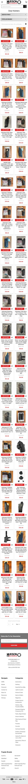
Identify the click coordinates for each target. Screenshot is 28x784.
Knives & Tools (19, 692)
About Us (3, 692)
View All (17, 768)
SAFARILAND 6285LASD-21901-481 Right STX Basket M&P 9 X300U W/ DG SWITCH (7, 165)
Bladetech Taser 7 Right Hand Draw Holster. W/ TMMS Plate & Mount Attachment (7, 371)
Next (17, 624)
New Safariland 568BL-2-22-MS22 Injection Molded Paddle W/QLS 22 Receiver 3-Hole (21, 490)
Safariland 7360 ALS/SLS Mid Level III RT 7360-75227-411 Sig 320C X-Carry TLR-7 (21, 135)
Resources (4, 695)
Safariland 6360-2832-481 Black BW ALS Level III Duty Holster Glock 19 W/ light (7, 135)
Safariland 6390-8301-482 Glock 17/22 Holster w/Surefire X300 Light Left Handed (7, 46)
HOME (2, 681)
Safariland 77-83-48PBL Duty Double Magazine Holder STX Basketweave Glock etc (21, 430)
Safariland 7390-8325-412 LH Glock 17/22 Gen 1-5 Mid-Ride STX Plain (21, 314)
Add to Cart (6, 41)
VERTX (3, 768)
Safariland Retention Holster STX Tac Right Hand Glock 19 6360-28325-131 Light (21, 285)
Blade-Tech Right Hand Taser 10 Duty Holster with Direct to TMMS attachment (21, 342)
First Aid (17, 726)
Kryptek (3, 761)
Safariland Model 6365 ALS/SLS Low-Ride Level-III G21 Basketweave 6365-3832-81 (7, 256)
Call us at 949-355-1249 (14, 667)
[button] (25, 24)
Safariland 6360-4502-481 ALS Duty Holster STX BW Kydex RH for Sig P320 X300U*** (21, 550)
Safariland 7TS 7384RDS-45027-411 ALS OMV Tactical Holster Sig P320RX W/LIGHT (7, 550)
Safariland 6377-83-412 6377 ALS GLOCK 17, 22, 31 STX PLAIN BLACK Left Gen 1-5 (21, 401)
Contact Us (4, 689)
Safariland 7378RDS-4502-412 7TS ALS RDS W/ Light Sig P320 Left (21, 460)
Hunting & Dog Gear (20, 729)
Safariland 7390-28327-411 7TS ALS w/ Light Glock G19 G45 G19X (21, 225)
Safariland (3, 758)
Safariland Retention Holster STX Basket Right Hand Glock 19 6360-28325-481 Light (21, 255)
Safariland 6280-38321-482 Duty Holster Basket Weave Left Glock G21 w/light (21, 580)
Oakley (16, 758)
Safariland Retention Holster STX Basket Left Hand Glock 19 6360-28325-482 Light (7, 285)
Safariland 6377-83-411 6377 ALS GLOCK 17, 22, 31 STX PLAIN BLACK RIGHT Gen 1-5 (7, 429)
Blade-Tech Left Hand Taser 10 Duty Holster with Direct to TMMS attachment (7, 342)
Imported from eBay (20, 687)
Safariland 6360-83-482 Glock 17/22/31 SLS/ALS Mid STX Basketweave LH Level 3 (7, 520)
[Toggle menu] (2, 2)
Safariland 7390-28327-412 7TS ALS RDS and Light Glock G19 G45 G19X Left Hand (21, 195)
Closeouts (3, 687)
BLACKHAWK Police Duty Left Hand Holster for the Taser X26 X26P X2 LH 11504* (7, 610)
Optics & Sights (19, 695)
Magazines (18, 697)
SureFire (3, 755)
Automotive (18, 681)
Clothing (17, 684)
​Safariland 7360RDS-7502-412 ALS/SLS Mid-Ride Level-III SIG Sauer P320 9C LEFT (7, 195)
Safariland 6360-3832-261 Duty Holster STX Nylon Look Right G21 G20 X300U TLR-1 (21, 76)
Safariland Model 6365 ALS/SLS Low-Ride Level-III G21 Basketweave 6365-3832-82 (21, 105)
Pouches (17, 723)
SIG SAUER (17, 755)
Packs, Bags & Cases (20, 713)
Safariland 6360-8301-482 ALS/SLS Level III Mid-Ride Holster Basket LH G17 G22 (7, 76)
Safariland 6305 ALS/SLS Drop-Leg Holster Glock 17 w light (21, 371)
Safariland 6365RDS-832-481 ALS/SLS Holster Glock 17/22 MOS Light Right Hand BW (7, 105)
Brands (3, 684)
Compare (12, 41)
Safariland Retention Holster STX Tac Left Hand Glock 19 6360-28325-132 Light (6, 314)
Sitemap (3, 697)
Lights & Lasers (19, 689)
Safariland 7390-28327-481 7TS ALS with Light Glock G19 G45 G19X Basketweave (7, 225)
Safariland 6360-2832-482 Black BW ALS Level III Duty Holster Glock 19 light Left (21, 165)
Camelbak (17, 761)
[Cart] (26, 2)
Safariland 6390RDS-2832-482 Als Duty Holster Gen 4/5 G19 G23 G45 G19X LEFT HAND (6, 460)
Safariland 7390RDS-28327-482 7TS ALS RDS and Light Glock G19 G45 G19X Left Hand (6, 490)
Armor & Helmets (19, 716)
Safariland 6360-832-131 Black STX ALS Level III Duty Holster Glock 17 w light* (7, 401)
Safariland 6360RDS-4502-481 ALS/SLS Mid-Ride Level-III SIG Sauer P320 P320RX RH (21, 520)
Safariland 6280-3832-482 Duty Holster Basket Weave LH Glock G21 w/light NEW (7, 580)
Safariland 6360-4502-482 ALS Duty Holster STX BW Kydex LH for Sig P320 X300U (21, 46)
